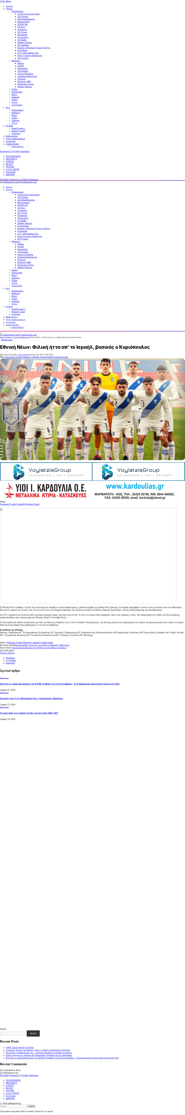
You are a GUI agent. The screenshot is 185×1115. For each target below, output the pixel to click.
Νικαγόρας (22, 35)
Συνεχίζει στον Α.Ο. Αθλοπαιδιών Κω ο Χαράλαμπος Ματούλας (31, 698)
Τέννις (14, 102)
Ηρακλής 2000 (24, 81)
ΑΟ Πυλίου (22, 16)
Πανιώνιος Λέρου (25, 84)
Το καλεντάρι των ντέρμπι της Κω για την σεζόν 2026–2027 (29, 713)
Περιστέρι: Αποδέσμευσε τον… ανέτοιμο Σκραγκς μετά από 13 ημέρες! (39, 1052)
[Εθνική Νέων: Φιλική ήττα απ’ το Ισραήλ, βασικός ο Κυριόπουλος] (92, 409)
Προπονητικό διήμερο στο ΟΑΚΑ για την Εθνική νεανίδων (39, 648)
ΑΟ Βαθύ (21, 40)
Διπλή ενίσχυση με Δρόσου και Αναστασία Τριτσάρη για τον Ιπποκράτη (39, 1055)
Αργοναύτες (22, 37)
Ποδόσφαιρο (17, 11)
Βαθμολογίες (12, 136)
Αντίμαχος (22, 29)
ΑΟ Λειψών (22, 58)
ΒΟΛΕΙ (9, 164)
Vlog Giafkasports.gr (15, 138)
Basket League (18, 131)
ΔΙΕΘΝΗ (10, 174)
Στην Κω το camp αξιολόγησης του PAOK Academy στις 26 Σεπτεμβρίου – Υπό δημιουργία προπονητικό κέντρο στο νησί (59, 684)
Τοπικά (9, 9)
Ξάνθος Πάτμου (24, 42)
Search (3, 1029)
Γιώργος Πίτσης (23, 355)
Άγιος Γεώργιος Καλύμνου (29, 55)
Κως (8, 107)
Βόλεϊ (14, 94)
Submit (31, 1106)
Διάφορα (16, 97)
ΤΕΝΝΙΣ (10, 166)
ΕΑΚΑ (20, 66)
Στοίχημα (16, 133)
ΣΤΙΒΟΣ (10, 161)
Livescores (11, 141)
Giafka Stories (12, 144)
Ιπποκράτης (22, 68)
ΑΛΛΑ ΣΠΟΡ (12, 169)
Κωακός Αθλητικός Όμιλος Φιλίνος (33, 48)
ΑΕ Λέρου (22, 32)
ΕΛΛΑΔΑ (11, 172)
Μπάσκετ (16, 60)
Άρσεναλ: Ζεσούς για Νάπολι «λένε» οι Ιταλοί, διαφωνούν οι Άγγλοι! (38, 1050)
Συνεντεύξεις (18, 146)
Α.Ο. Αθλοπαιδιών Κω (28, 53)
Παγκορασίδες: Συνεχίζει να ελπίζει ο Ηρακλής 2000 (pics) (42, 645)
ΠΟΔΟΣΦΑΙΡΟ (13, 156)
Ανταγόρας (22, 50)
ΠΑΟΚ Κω (22, 24)
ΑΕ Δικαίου (22, 71)
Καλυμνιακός (23, 22)
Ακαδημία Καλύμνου (27, 76)
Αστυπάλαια (23, 45)
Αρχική (9, 6)
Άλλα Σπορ (17, 105)
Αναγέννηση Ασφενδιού (28, 14)
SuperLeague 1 (18, 128)
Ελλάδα (9, 125)
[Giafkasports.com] (18, 182)
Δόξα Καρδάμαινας (26, 19)
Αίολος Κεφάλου (25, 73)
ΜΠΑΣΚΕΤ (11, 159)
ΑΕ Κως (21, 27)
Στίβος (14, 89)
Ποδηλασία (17, 92)
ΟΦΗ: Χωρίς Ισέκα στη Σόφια (20, 1047)
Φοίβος (20, 63)
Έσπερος (21, 79)
